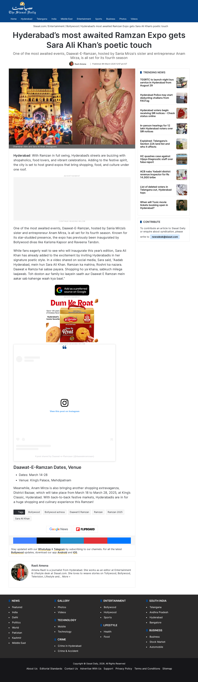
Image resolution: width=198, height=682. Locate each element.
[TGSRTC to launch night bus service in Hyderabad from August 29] (181, 82)
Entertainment (84, 18)
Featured (17, 607)
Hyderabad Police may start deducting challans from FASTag (156, 97)
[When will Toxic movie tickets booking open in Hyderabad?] (181, 205)
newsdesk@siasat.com (165, 236)
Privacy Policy (124, 668)
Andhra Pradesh (159, 612)
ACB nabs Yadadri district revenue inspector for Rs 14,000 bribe (155, 174)
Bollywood (72, 26)
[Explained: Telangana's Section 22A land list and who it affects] (181, 143)
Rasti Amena (80, 64)
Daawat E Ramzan (79, 512)
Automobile (156, 646)
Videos (134, 18)
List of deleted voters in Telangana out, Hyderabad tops (156, 189)
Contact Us (71, 668)
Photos (122, 18)
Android (62, 552)
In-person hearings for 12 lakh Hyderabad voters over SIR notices (156, 128)
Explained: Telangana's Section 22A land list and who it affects (155, 143)
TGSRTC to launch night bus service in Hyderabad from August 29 (157, 82)
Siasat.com (39, 26)
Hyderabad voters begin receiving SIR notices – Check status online (157, 113)
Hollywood (110, 612)
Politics (16, 622)
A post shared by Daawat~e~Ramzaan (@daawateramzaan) (64, 456)
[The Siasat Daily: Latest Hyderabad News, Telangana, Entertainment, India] (22, 8)
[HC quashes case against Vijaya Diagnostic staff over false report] (181, 159)
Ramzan (98, 512)
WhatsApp (44, 549)
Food (107, 636)
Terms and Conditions (147, 668)
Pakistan (17, 632)
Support (108, 668)
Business (110, 18)
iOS (75, 552)
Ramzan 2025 (115, 512)
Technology (64, 631)
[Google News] (58, 529)
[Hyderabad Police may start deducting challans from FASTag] (181, 98)
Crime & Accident (68, 650)
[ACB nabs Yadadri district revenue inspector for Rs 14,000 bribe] (181, 174)
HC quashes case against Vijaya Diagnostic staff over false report (156, 159)
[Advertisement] (72, 198)
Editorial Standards (51, 668)
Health (107, 631)
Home (14, 18)
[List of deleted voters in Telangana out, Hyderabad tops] (181, 189)
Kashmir (16, 637)
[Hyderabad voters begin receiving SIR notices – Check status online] (181, 113)
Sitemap (167, 668)
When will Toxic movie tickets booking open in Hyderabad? (154, 205)
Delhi (15, 617)
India (54, 18)
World (15, 627)
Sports (98, 18)
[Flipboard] (85, 529)
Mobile (62, 626)
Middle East (67, 18)
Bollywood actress (55, 512)
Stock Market (157, 641)
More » (66, 576)
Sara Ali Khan (22, 518)
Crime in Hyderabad (69, 645)
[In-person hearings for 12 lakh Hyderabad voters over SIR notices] (181, 128)
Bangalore (155, 622)
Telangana (42, 18)
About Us (31, 668)
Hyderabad (26, 18)
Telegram (59, 549)
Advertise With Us (90, 668)
